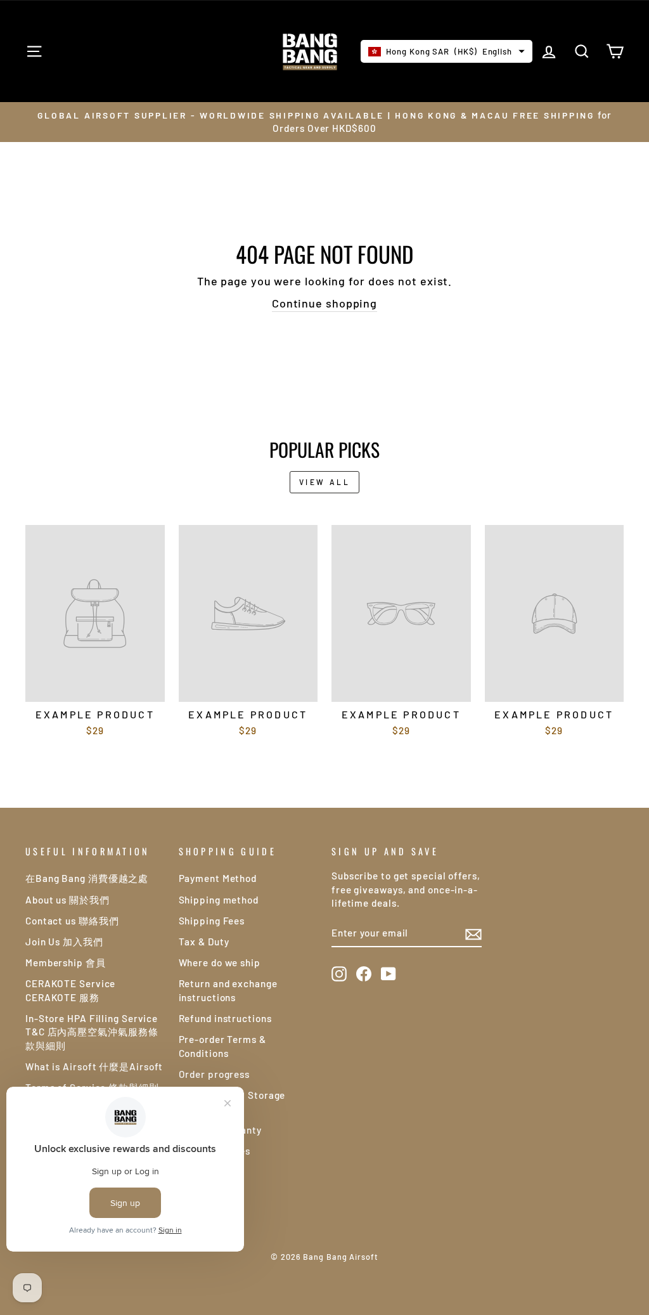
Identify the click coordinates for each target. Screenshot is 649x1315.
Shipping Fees (212, 920)
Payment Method (218, 878)
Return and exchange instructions (228, 990)
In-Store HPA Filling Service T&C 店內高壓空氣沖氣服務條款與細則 (91, 1032)
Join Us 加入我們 (64, 941)
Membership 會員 (65, 962)
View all (324, 481)
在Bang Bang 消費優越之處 (86, 878)
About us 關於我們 (67, 899)
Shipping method (219, 899)
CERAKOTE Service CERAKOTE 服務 (70, 990)
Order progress (214, 1074)
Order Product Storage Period (232, 1101)
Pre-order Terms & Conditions (222, 1045)
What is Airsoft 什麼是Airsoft (94, 1066)
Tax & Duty (204, 941)
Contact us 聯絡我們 (72, 920)
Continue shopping (324, 303)
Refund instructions (225, 1018)
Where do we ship (219, 962)
